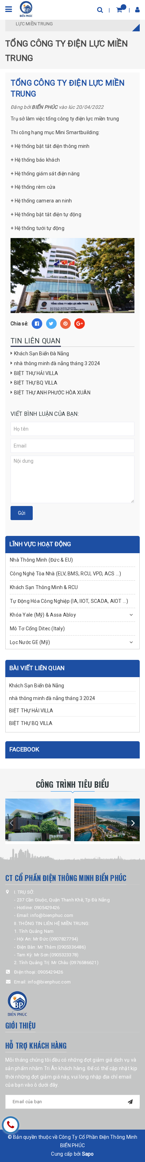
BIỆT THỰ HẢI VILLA (36, 373)
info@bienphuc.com (49, 982)
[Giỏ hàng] (119, 9)
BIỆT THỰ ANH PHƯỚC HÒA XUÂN (52, 392)
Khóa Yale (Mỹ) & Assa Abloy (43, 615)
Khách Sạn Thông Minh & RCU (44, 587)
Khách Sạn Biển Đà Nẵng (41, 353)
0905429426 (50, 972)
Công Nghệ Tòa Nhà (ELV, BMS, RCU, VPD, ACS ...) (65, 573)
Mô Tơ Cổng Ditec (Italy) (37, 628)
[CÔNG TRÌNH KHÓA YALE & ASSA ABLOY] (107, 820)
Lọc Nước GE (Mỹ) (30, 642)
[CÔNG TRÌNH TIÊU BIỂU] (38, 820)
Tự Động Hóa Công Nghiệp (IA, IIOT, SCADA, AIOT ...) (69, 601)
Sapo (88, 1154)
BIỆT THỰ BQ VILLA (35, 383)
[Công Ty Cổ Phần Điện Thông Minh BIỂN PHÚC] (26, 8)
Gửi (21, 513)
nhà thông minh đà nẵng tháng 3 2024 (57, 363)
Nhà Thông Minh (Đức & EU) (41, 560)
